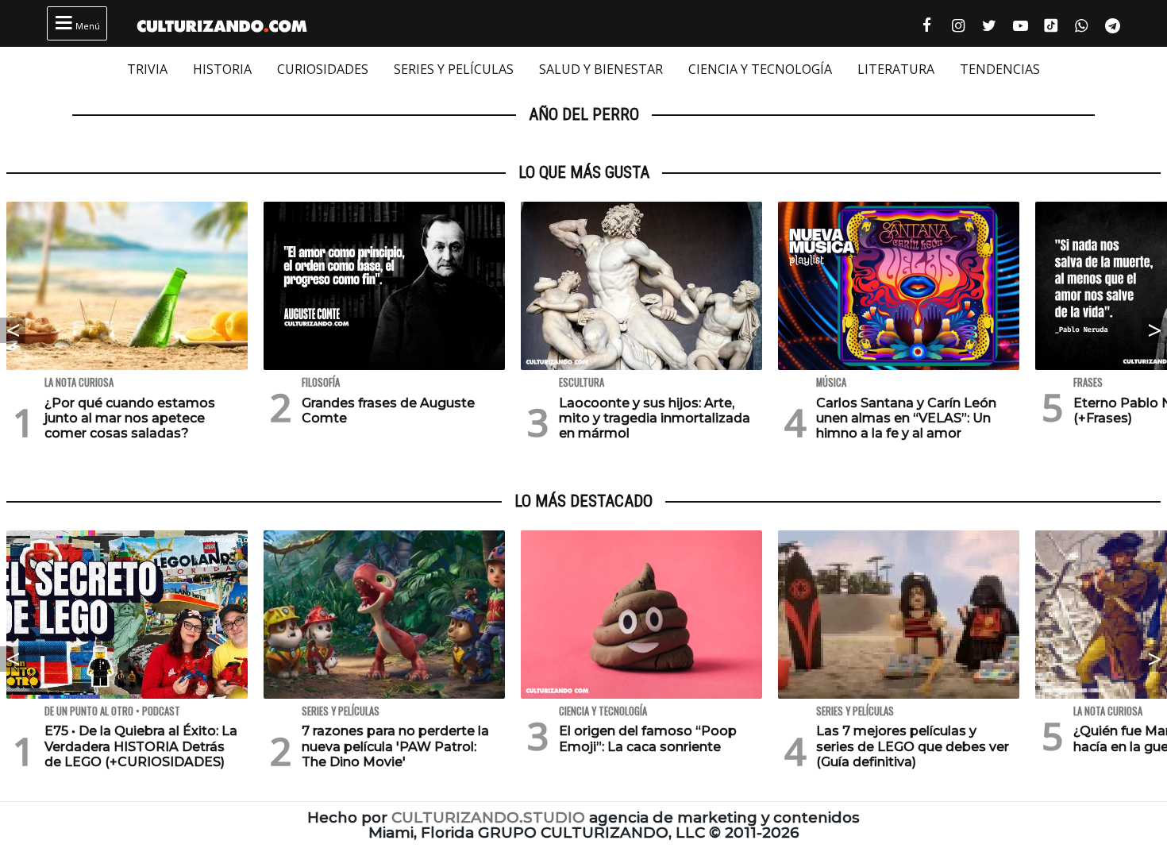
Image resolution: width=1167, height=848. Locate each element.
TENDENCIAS (1000, 69)
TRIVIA (147, 69)
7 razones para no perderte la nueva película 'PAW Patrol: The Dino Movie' (395, 746)
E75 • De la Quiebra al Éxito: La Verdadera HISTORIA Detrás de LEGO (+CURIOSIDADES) (140, 746)
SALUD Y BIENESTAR (601, 69)
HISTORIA (222, 69)
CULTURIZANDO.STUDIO (488, 817)
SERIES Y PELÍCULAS (454, 69)
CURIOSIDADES (322, 69)
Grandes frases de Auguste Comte (388, 410)
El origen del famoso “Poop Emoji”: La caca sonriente (648, 738)
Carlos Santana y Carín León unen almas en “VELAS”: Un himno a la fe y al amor (906, 418)
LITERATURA (895, 69)
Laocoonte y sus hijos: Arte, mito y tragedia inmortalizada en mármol (654, 418)
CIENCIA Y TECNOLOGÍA (760, 69)
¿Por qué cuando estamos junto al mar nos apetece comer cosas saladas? (129, 418)
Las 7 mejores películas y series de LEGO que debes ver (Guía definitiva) (912, 746)
